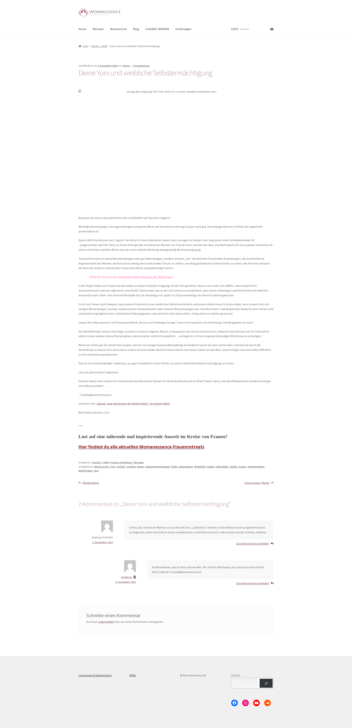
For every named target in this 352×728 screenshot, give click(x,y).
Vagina (242, 466)
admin (126, 65)
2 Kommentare (141, 65)
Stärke (233, 466)
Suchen (235, 675)
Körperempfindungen (158, 466)
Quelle (210, 466)
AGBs (132, 675)
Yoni (96, 470)
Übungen (138, 462)
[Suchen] (266, 683)
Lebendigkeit (185, 466)
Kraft (174, 466)
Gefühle (131, 466)
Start (85, 46)
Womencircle (118, 29)
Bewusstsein (101, 466)
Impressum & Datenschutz (95, 675)
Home (82, 29)
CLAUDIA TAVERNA (157, 29)
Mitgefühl (200, 466)
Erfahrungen (183, 29)
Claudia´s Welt (99, 46)
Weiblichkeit (85, 470)
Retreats (98, 29)
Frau (112, 466)
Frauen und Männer (121, 462)
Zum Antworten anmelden (252, 543)
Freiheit (121, 466)
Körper (140, 466)
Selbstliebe (221, 466)
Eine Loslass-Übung (257, 483)
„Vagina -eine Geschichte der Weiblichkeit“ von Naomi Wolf (133, 403)
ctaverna (126, 577)
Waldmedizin (90, 483)
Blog (136, 29)
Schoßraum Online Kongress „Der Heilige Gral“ (145, 277)
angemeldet (106, 622)
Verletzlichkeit (256, 466)
